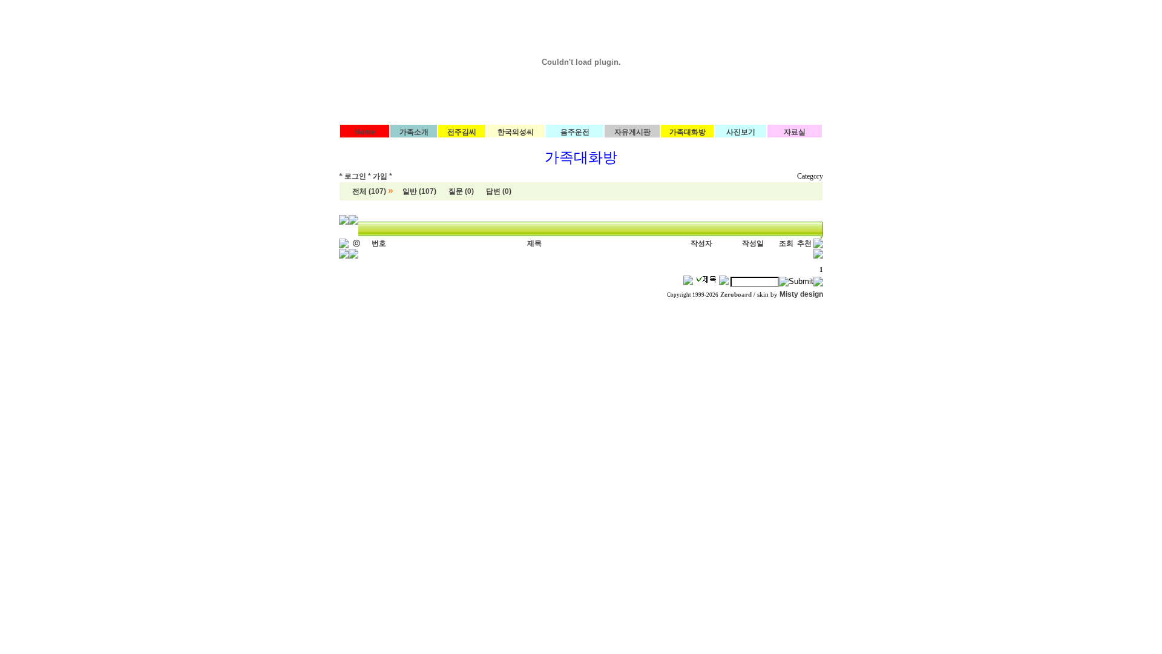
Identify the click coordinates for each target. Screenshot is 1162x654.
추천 (804, 243)
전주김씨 (461, 132)
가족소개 (413, 132)
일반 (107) (419, 191)
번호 (379, 243)
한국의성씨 (515, 132)
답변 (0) (498, 191)
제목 (534, 243)
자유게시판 (632, 132)
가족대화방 (687, 132)
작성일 (753, 243)
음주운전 (574, 132)
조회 (786, 243)
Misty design (801, 294)
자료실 (795, 132)
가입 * (382, 176)
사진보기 (740, 132)
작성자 (701, 243)
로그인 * (357, 176)
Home (365, 132)
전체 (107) (369, 191)
